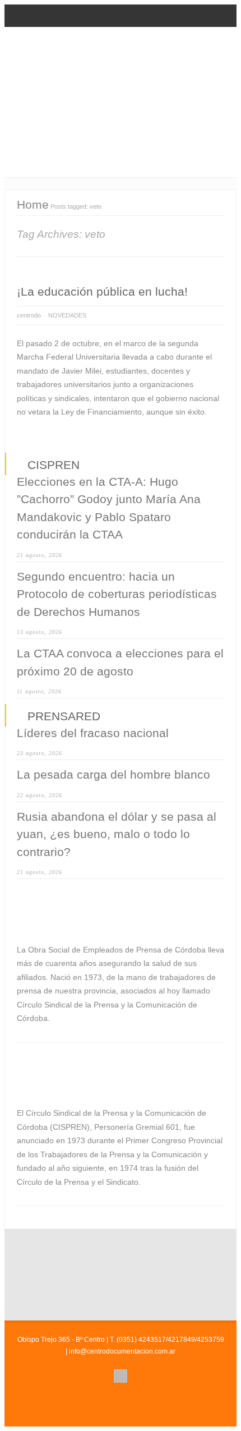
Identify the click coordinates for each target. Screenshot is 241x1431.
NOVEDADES (67, 315)
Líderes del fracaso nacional (93, 732)
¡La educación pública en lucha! (102, 291)
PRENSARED (63, 716)
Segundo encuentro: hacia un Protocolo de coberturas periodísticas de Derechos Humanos (117, 594)
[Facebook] (120, 1376)
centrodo (29, 315)
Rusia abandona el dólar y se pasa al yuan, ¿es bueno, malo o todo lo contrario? (116, 834)
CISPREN (53, 464)
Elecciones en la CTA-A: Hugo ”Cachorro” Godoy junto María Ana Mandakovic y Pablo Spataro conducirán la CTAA (109, 508)
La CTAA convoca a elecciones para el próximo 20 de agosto (120, 662)
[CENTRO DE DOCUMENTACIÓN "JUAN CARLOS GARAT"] (120, 87)
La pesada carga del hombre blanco (113, 774)
